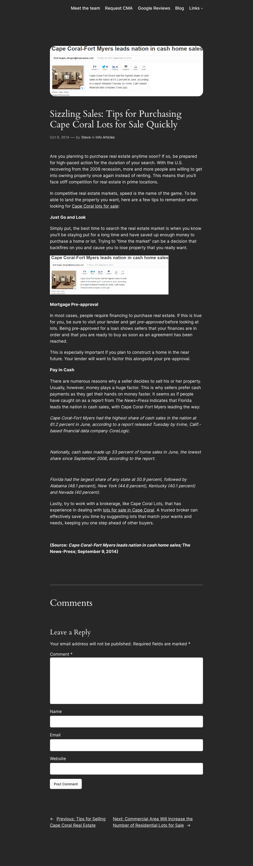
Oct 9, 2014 (59, 137)
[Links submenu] (202, 8)
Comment (61, 654)
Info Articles (105, 137)
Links (194, 8)
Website (58, 758)
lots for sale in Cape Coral (128, 510)
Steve (86, 137)
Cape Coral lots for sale (95, 206)
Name (56, 711)
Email (55, 734)
